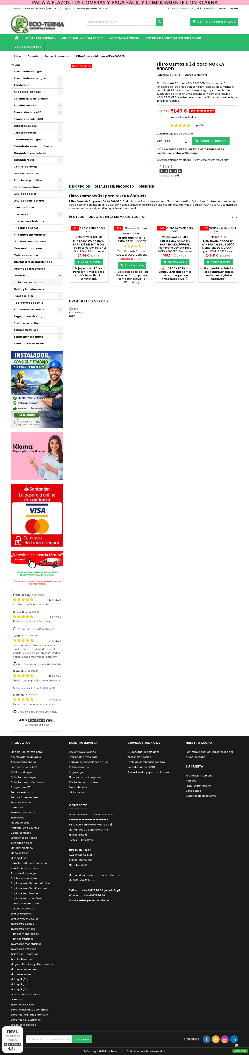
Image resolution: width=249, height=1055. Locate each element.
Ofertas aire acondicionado (33, 262)
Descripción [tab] (79, 186)
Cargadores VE (24, 160)
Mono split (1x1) (20, 853)
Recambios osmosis (31, 282)
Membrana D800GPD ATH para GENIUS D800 (218, 242)
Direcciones (193, 791)
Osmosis (19, 275)
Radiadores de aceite (28, 303)
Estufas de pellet (25, 194)
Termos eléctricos (26, 330)
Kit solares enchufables (30, 235)
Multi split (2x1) (19, 858)
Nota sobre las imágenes (85, 777)
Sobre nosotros (79, 767)
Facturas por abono (198, 786)
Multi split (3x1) (19, 979)
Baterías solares (25, 105)
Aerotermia (21, 85)
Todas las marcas (39, 38)
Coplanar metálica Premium (29, 888)
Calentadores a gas (27, 139)
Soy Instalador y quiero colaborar (173, 38)
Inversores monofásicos (26, 944)
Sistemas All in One (26, 323)
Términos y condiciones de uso (89, 762)
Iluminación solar (26, 207)
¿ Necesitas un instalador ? (82, 38)
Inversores (21, 214)
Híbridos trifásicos (22, 939)
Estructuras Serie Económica (29, 863)
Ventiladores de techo (29, 343)
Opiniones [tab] (147, 186)
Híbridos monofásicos (25, 934)
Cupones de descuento (201, 796)
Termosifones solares (28, 337)
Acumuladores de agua (30, 78)
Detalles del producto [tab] (114, 186)
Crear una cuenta (227, 8)
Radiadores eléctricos (29, 309)
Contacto (78, 805)
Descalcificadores (26, 173)
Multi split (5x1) (19, 989)
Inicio (15, 65)
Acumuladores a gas (28, 71)
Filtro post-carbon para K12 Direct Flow (88, 242)
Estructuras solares (27, 187)
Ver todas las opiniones (37, 724)
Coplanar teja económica (27, 898)
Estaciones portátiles (28, 180)
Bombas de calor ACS (28, 119)
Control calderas (25, 167)
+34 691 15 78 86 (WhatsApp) (43, 8)
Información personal (199, 775)
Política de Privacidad (83, 757)
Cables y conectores (24, 878)
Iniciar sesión (204, 8)
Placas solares (23, 296)
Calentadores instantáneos (33, 146)
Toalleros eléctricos (23, 1025)
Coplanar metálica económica (30, 883)
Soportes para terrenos (26, 1020)
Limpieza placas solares (30, 241)
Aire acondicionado (27, 92)
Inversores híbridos (23, 929)
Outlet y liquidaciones (29, 289)
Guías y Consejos (27, 47)
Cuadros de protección (25, 903)
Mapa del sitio (78, 787)
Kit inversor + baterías (29, 221)
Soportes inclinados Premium (29, 1015)
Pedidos (191, 781)
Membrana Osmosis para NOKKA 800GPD (175, 242)
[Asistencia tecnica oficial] (37, 568)
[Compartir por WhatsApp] (174, 160)
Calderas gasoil (25, 132)
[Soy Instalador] (37, 389)
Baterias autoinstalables (31, 98)
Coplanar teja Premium (25, 893)
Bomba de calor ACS (28, 112)
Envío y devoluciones (82, 752)
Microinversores (21, 974)
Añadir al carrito (210, 141)
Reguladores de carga (29, 316)
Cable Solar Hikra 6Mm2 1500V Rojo (37, 711)
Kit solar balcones (26, 228)
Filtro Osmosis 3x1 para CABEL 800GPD (39, 664)
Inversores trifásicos (23, 949)
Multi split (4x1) (20, 984)
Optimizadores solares (29, 269)
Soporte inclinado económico (30, 1009)
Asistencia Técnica (124, 38)
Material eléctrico (26, 255)
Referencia (164, 75)
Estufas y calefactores (29, 201)
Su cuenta (194, 766)
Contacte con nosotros (83, 782)
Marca (188, 75)
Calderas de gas (25, 126)
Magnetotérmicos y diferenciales (32, 964)
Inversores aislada (22, 924)
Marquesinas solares (28, 248)
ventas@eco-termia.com (92, 8)
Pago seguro (77, 772)
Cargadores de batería (30, 153)
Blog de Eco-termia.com (26, 752)
